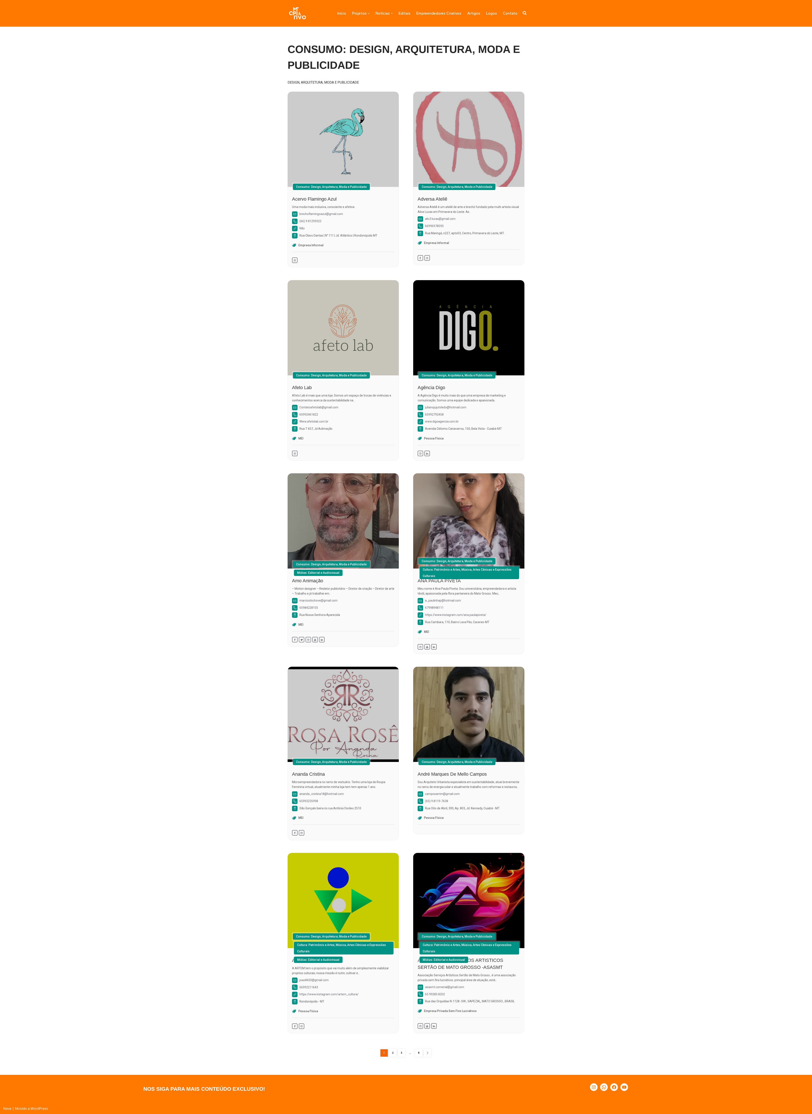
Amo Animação (307, 580)
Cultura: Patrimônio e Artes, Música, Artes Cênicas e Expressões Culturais (467, 573)
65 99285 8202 (435, 994)
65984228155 (308, 607)
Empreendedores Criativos (438, 13)
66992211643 (308, 987)
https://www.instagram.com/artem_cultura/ (329, 994)
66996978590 (434, 226)
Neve (7, 1108)
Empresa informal (311, 245)
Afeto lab (302, 387)
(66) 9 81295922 (310, 221)
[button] (369, 13)
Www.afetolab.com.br (313, 421)
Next (427, 1053)
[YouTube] (624, 1087)
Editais (404, 13)
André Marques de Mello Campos (452, 774)
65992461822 (308, 414)
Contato (510, 13)
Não (302, 228)
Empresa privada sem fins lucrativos (450, 1011)
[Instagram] (594, 1087)
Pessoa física (434, 438)
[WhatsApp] (604, 1087)
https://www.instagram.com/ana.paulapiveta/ (455, 615)
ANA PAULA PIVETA (439, 580)
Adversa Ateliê (432, 199)
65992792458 (434, 414)
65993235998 (308, 801)
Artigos (473, 13)
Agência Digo (431, 387)
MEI (300, 438)
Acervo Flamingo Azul (314, 199)
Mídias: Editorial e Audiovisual (318, 572)
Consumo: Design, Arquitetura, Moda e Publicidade (331, 187)
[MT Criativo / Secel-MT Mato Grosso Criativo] (297, 13)
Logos (491, 13)
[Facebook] (614, 1087)
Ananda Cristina (308, 774)
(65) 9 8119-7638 (436, 801)
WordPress (39, 1108)
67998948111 (434, 607)
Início (341, 13)
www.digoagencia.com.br (442, 421)
